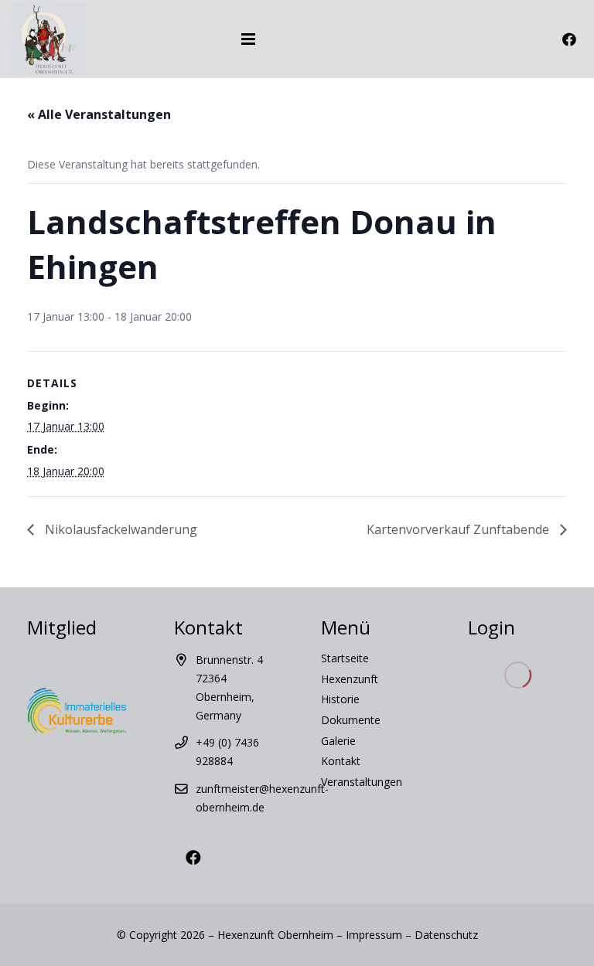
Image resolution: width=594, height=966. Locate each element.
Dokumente (351, 720)
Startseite (345, 658)
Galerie (338, 740)
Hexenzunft (349, 679)
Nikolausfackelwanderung (119, 529)
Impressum (374, 934)
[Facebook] (569, 39)
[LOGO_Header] (49, 39)
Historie (340, 699)
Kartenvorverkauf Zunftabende (459, 529)
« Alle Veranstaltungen (99, 114)
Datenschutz (446, 934)
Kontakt (340, 760)
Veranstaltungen (361, 781)
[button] (321, 39)
